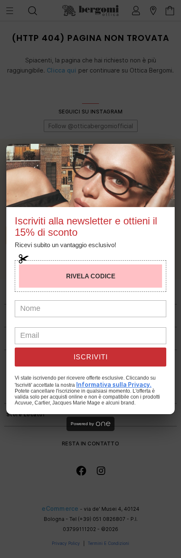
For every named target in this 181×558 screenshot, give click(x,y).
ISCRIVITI (91, 357)
